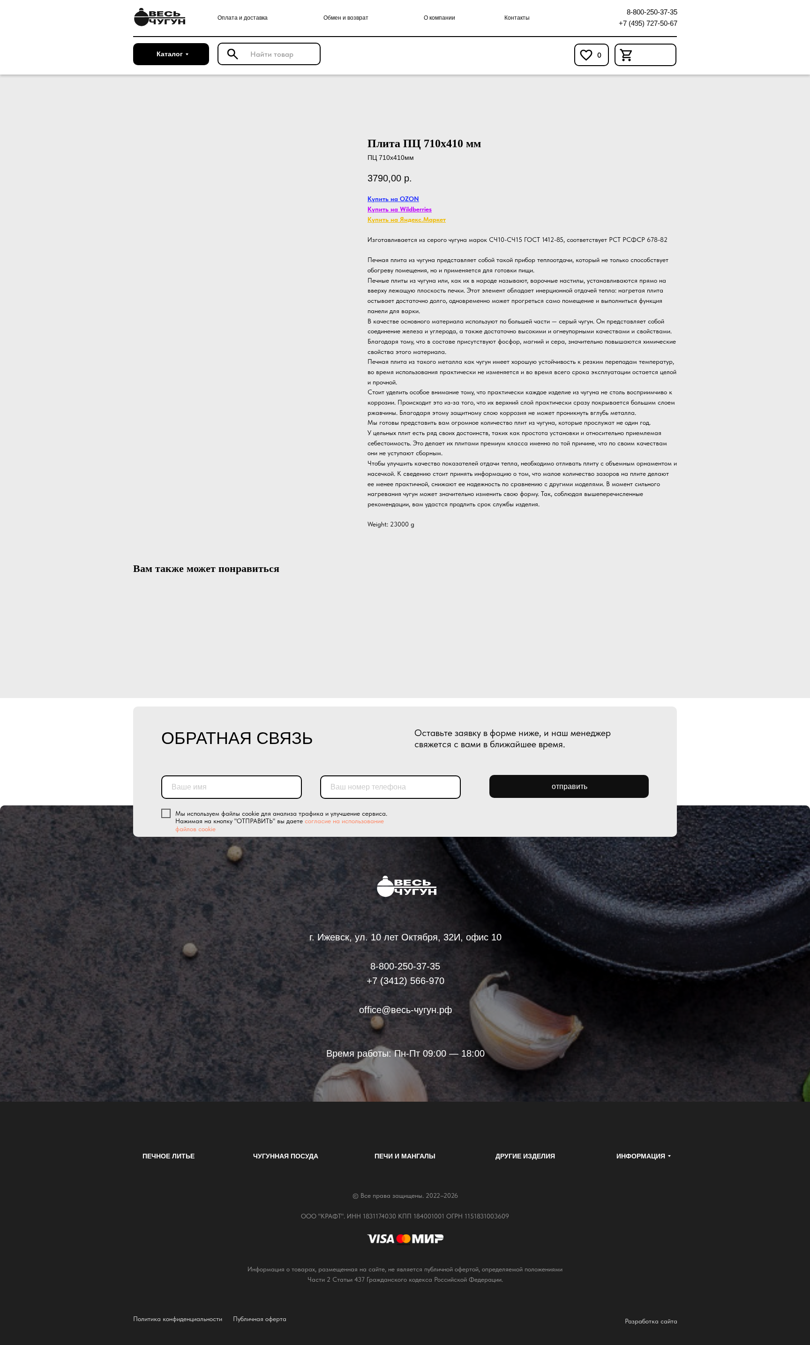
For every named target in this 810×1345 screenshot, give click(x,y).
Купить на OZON (393, 199)
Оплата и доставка (243, 18)
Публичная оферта (259, 1318)
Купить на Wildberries (400, 209)
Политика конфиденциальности (177, 1318)
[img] (158, 17)
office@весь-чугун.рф (405, 1010)
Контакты (517, 18)
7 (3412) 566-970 (408, 981)
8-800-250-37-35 (652, 12)
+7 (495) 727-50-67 (648, 23)
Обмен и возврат (345, 18)
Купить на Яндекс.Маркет (407, 219)
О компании (439, 18)
